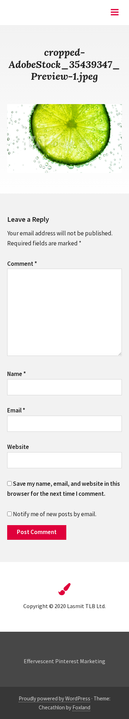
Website (18, 447)
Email (16, 410)
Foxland (81, 707)
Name (16, 374)
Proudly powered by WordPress (54, 698)
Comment (22, 264)
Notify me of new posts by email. (54, 514)
